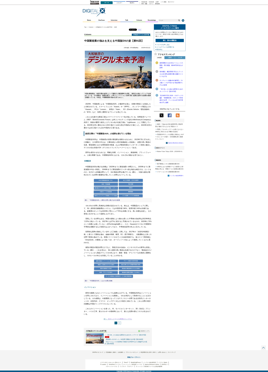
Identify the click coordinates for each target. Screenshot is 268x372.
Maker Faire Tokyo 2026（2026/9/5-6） (170, 151)
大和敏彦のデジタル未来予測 (96, 331)
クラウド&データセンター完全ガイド (110, 362)
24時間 (159, 57)
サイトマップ (172, 352)
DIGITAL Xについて (97, 352)
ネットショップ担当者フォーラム (132, 364)
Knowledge (152, 20)
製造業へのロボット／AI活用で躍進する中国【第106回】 (125, 339)
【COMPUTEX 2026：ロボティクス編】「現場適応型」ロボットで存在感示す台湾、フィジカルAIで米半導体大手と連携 (171, 99)
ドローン (151, 3)
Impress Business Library (152, 364)
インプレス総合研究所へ (177, 175)
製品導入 (132, 2)
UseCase (101, 20)
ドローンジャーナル (111, 366)
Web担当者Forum (136, 362)
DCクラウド (171, 2)
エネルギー (119, 2)
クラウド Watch (162, 362)
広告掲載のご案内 (111, 352)
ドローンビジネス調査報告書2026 (168, 172)
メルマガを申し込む (163, 44)
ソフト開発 (163, 2)
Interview (114, 20)
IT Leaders (103, 364)
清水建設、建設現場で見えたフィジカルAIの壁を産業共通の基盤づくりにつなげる (171, 74)
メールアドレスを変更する (165, 47)
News (89, 20)
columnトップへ (145, 331)
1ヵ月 (180, 57)
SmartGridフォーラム (115, 364)
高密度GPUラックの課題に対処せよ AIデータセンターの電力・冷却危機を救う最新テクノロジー (169, 137)
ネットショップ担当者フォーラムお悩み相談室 (149, 366)
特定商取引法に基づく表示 (148, 352)
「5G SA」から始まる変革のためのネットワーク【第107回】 (171, 90)
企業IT (157, 2)
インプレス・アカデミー (126, 366)
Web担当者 (144, 2)
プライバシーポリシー (132, 352)
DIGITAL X (164, 364)
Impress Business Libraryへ (176, 143)
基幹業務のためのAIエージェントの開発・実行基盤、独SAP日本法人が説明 (171, 65)
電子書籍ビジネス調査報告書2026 (168, 164)
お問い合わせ (162, 352)
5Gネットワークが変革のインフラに (120, 319)
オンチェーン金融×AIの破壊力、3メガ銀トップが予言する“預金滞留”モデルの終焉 (171, 83)
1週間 (170, 57)
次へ (105, 319)
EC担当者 (151, 2)
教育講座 (157, 3)
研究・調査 (144, 3)
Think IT (126, 362)
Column (139, 20)
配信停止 (159, 49)
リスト (139, 29)
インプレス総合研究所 (149, 362)
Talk (126, 20)
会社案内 (120, 352)
